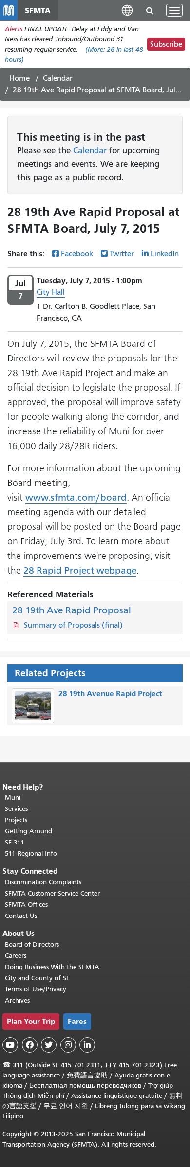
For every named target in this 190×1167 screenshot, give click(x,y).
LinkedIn (165, 254)
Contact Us (21, 916)
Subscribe (166, 44)
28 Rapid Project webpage (79, 570)
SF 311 (14, 842)
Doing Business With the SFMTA (52, 967)
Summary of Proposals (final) (73, 625)
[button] (127, 10)
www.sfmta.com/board (76, 497)
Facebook (77, 254)
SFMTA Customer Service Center (52, 893)
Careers (15, 956)
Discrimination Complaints (43, 882)
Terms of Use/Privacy (35, 989)
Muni (12, 797)
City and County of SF (37, 978)
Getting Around (28, 831)
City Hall (51, 292)
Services (16, 809)
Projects (16, 820)
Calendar (58, 78)
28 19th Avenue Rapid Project (110, 693)
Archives (17, 1000)
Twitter (122, 254)
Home (19, 78)
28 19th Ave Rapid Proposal (71, 610)
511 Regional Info (31, 853)
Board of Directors (32, 944)
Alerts (13, 29)
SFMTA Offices (26, 904)
